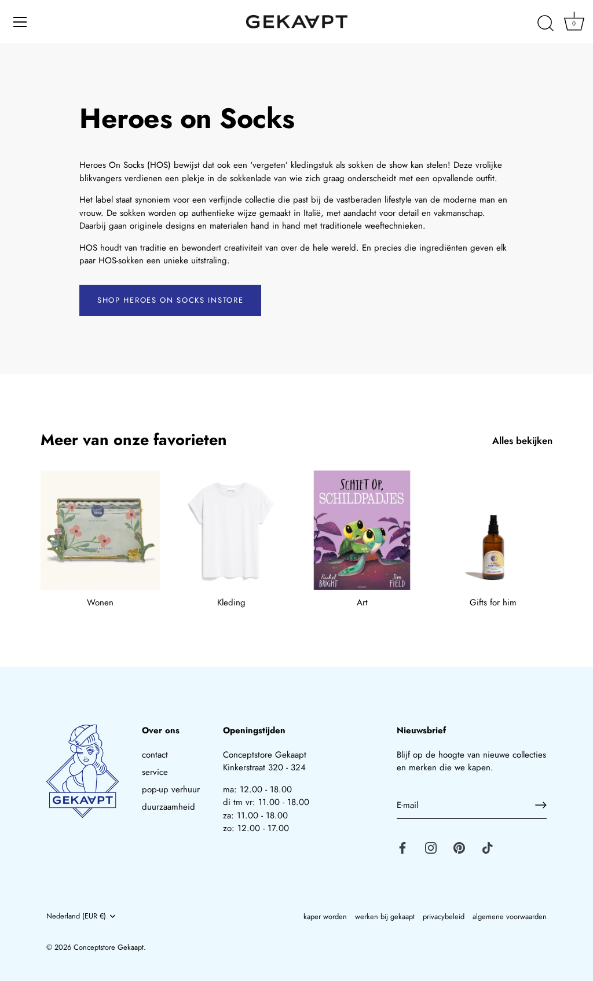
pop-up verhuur (171, 789)
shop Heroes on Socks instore (170, 300)
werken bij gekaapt (385, 916)
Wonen (100, 602)
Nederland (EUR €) (76, 916)
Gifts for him (493, 602)
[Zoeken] (545, 23)
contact (155, 754)
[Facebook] (402, 846)
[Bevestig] (541, 805)
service (155, 772)
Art (362, 602)
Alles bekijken (522, 440)
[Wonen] (100, 530)
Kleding (231, 602)
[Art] (362, 530)
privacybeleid (443, 916)
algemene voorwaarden (510, 916)
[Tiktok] (487, 846)
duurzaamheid (168, 806)
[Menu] (20, 22)
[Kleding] (231, 530)
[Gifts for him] (492, 530)
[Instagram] (431, 846)
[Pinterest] (459, 846)
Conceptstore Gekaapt (109, 947)
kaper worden (325, 916)
